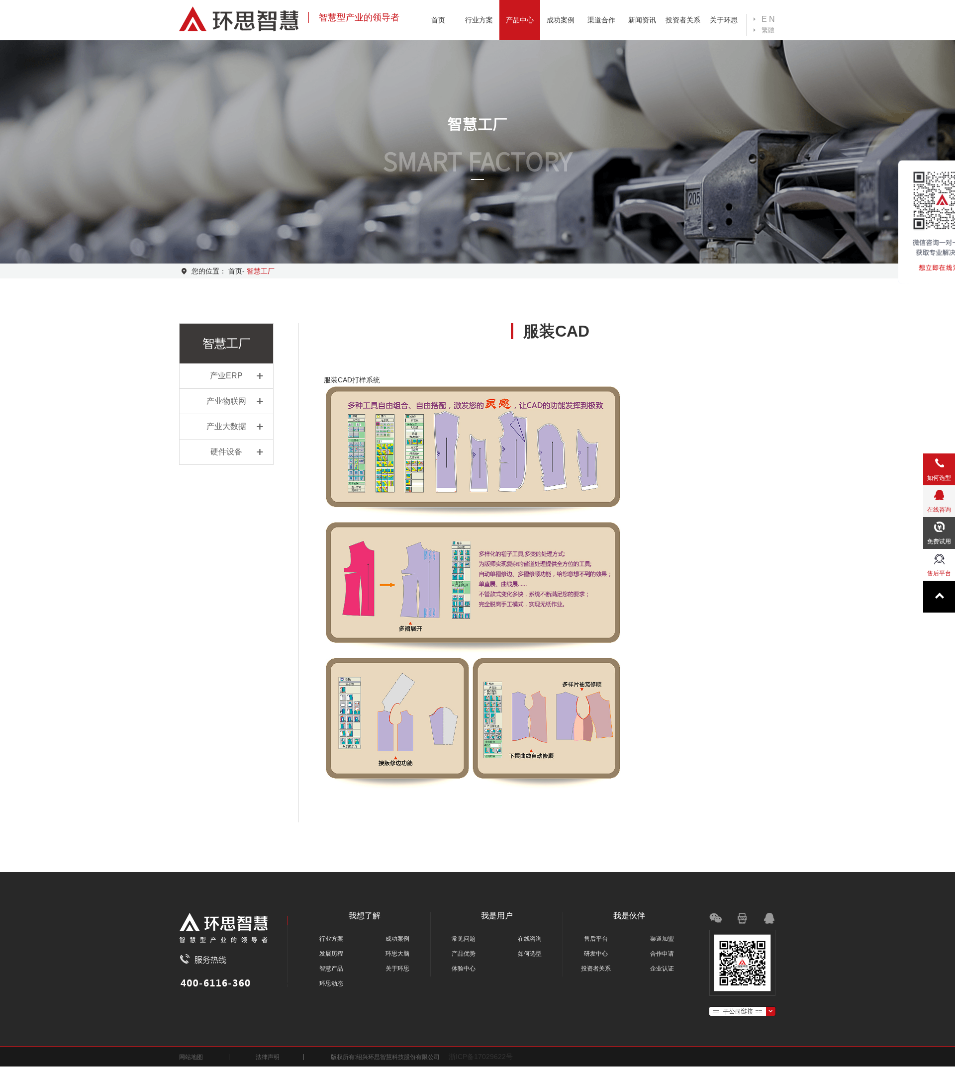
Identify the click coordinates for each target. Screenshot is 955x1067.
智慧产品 (331, 968)
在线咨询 (530, 938)
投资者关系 (683, 20)
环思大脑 (397, 953)
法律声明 (268, 1057)
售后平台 (596, 938)
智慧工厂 (261, 271)
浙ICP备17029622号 (481, 1057)
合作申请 (662, 953)
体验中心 (464, 968)
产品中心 (520, 20)
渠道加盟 (662, 938)
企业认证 (662, 968)
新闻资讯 (642, 20)
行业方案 (479, 20)
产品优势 (464, 953)
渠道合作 (601, 20)
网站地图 (191, 1057)
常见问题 (464, 938)
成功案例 (560, 20)
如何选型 (530, 953)
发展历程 (331, 953)
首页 (438, 20)
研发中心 (596, 953)
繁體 (768, 30)
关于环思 (724, 20)
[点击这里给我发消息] (765, 920)
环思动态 (331, 983)
